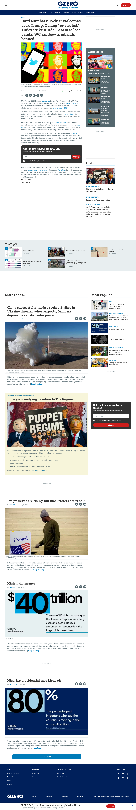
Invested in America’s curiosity (99, 200)
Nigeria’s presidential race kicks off (34, 680)
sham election (67, 114)
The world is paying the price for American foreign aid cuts (105, 83)
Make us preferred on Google (72, 91)
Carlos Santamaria (28, 91)
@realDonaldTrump (73, 103)
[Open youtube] (123, 773)
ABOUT (10, 769)
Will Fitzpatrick (31, 319)
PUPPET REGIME (77, 12)
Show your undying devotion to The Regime (40, 399)
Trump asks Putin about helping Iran (118, 364)
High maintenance (21, 583)
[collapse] (133, 805)
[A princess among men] (99, 328)
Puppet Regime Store (28, 395)
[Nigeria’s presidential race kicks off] (46, 711)
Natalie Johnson (21, 319)
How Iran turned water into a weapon (118, 250)
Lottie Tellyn (12, 319)
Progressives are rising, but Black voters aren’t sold (46, 501)
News (23, 17)
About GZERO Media (116, 339)
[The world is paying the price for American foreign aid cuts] (94, 80)
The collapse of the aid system (105, 122)
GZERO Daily (61, 773)
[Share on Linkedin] (34, 95)
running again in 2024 (60, 108)
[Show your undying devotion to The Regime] (100, 176)
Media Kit (10, 777)
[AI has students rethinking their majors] (13, 263)
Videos (57, 12)
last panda (76, 133)
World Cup (61, 170)
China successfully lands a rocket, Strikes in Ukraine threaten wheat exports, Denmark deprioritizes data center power (41, 311)
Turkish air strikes (59, 123)
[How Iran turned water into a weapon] (99, 252)
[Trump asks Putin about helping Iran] (99, 362)
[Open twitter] (118, 773)
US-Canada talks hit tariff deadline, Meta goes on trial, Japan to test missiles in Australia (119, 318)
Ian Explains (105, 119)
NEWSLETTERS (64, 769)
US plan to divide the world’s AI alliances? (105, 92)
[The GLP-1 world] (13, 252)
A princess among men (117, 329)
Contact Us (35, 773)
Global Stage (90, 12)
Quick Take (104, 88)
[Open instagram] (123, 778)
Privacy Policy (37, 160)
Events (9, 780)
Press (34, 777)
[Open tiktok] (127, 778)
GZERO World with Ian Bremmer (105, 108)
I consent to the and (38, 160)
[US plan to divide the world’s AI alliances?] (94, 90)
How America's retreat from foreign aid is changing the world (105, 115)
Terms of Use (47, 160)
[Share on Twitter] (30, 95)
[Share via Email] (41, 95)
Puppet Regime (93, 70)
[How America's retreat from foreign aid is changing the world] (94, 111)
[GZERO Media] (68, 5)
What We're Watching (93, 204)
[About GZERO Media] (99, 339)
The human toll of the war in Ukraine (105, 101)
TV (51, 12)
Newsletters (43, 12)
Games (111, 301)
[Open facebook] (118, 778)
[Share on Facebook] (26, 95)
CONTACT (36, 769)
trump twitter (26, 182)
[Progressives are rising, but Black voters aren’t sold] (46, 531)
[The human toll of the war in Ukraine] (94, 100)
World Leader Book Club (98, 73)
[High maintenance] (46, 614)
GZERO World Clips (105, 77)
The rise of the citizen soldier (75, 251)
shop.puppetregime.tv (39, 470)
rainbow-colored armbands (37, 170)
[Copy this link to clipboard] (37, 95)
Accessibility (49, 796)
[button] (126, 5)
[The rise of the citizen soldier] (56, 252)
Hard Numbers (113, 326)
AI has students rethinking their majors (32, 262)
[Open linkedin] (127, 773)
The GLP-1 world (28, 251)
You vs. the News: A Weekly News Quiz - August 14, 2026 (116, 306)
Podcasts (66, 12)
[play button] (100, 62)
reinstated (46, 101)
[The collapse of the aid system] (94, 121)
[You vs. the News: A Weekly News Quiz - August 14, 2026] (99, 305)
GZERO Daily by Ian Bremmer (65, 777)
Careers (9, 784)
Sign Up (111, 806)
